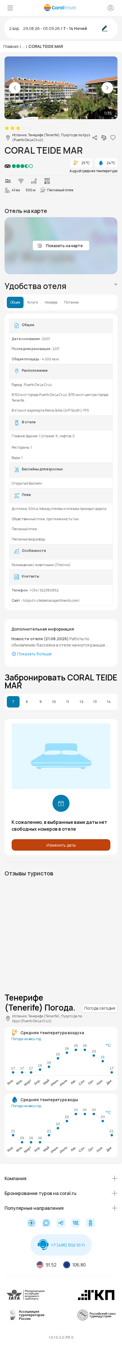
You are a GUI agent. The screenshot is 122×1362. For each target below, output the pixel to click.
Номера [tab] (51, 302)
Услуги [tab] (32, 302)
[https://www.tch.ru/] (96, 1299)
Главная (10, 46)
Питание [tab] (71, 302)
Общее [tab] (15, 302)
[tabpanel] (61, 462)
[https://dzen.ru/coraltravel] (31, 1223)
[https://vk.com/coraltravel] (75, 1223)
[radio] (7, 128)
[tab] (61, 286)
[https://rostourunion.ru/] (96, 1319)
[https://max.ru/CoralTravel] (46, 1223)
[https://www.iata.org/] (26, 1299)
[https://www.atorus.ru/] (26, 1319)
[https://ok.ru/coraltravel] (90, 1223)
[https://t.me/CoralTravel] (61, 1223)
